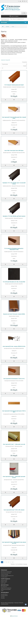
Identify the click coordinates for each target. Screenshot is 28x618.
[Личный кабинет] (20, 1)
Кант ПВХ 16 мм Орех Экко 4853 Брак (14, 150)
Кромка (7, 26)
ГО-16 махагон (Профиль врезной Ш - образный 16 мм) (14, 249)
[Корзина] (24, 1)
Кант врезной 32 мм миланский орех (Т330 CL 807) (14, 411)
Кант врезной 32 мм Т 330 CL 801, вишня (14, 509)
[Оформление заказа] (26, 1)
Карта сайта (3, 583)
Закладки (3, 596)
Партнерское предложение (17, 19)
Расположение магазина (6, 573)
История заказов (4, 595)
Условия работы (4, 576)
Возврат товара (4, 581)
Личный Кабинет (4, 594)
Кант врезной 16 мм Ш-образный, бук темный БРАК (14, 117)
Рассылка (3, 598)
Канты (13, 26)
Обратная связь (5, 20)
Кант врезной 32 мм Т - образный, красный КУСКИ (14, 477)
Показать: (25, 65)
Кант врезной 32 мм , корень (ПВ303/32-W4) (14, 346)
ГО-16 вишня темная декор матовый (14, 84)
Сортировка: (24, 62)
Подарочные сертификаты (6, 588)
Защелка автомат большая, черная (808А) (14, 314)
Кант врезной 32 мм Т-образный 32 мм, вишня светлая (14, 542)
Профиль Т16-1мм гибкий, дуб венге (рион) (14, 216)
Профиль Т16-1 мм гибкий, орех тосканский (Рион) (14, 183)
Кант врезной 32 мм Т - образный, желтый (14, 444)
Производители (5, 19)
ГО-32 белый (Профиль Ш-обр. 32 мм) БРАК (14, 281)
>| (12, 562)
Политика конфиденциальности (7, 575)
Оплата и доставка (4, 574)
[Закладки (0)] (22, 1)
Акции (2, 590)
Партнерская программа (6, 589)
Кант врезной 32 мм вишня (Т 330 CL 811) (14, 378)
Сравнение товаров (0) (5, 60)
